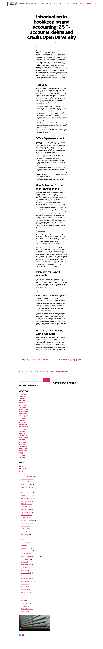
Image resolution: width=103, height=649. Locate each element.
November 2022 (23, 437)
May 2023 (22, 433)
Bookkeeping (51, 12)
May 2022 (22, 441)
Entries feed (22, 468)
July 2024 (22, 418)
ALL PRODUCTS (75, 3)
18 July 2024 (59, 42)
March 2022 (22, 443)
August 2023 (22, 430)
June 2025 (22, 398)
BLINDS (67, 3)
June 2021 (22, 452)
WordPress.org (23, 472)
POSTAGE (50, 371)
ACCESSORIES (61, 3)
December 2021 (23, 448)
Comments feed (23, 470)
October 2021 (23, 450)
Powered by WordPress (38, 646)
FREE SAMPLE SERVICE (38, 371)
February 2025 (23, 405)
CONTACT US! (83, 3)
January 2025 (23, 407)
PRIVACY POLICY (24, 371)
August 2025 (22, 394)
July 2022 (22, 439)
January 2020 (23, 457)
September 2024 (23, 415)
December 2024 (23, 409)
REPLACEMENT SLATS (51, 3)
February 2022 (23, 444)
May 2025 (22, 400)
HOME (43, 3)
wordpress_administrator (49, 42)
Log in (21, 466)
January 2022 (23, 446)
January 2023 (23, 435)
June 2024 (22, 420)
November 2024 (23, 411)
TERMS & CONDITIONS (61, 371)
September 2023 (23, 428)
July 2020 (22, 455)
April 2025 (22, 402)
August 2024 (22, 417)
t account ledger (62, 238)
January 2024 (23, 424)
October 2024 (23, 413)
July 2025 (22, 396)
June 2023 (22, 431)
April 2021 (22, 454)
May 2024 (22, 422)
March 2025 (22, 404)
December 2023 (23, 426)
